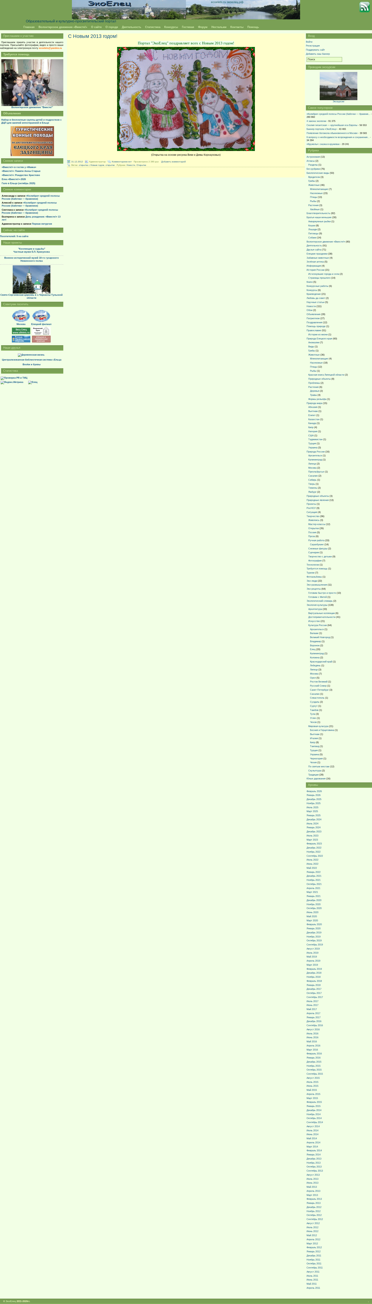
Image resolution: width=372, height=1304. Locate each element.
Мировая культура (318, 726)
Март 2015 (312, 1098)
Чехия (313, 762)
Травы (313, 395)
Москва (312, 467)
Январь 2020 (314, 928)
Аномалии (313, 342)
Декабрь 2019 (314, 932)
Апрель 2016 (313, 1045)
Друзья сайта (314, 249)
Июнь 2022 (312, 864)
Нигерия (312, 431)
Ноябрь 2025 (314, 803)
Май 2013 (312, 1187)
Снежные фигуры (317, 548)
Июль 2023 (312, 835)
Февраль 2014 (314, 1150)
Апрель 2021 (313, 888)
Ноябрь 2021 (314, 880)
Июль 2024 (312, 823)
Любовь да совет (316, 298)
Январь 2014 (314, 1154)
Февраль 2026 (314, 791)
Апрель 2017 (313, 1013)
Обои (309, 310)
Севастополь (317, 697)
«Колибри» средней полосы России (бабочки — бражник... (338, 114)
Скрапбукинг (317, 544)
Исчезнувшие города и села (323, 274)
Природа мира (314, 403)
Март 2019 (312, 965)
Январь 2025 (314, 815)
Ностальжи (218, 27)
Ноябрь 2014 (314, 1114)
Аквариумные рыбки (319, 221)
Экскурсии (338, 101)
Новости (131, 165)
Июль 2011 (312, 1275)
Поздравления (314, 322)
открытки (110, 165)
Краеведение (314, 294)
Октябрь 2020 (314, 908)
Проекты (311, 504)
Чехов (313, 722)
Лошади (312, 229)
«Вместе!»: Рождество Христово (21, 175)
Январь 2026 (314, 795)
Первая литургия (42, 223)
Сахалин (313, 475)
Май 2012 (312, 1235)
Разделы (313, 164)
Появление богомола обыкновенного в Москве (332, 133)
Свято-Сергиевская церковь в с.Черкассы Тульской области (31, 296)
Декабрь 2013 (314, 1158)
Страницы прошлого (319, 278)
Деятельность (131, 27)
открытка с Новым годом (91, 165)
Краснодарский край (321, 661)
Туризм (311, 572)
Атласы (311, 161)
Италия (314, 738)
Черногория (316, 758)
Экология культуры (317, 605)
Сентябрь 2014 (315, 1122)
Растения (313, 205)
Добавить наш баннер (318, 54)
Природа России (316, 451)
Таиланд (314, 746)
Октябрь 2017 (314, 993)
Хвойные (315, 209)
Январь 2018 (314, 985)
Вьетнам (313, 411)
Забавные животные (318, 257)
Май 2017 (312, 1009)
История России (315, 270)
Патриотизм (313, 318)
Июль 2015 (312, 1082)
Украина (312, 447)
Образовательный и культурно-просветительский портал (71, 21)
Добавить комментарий (173, 161)
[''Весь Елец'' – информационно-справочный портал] (21, 333)
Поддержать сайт (315, 49)
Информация (314, 265)
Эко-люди (312, 581)
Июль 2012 (312, 1227)
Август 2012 (313, 1223)
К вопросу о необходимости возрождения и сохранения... (338, 137)
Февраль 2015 (314, 1102)
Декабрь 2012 (314, 1207)
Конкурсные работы (317, 286)
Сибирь (312, 480)
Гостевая (188, 27)
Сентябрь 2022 (315, 856)
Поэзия (312, 532)
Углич (313, 718)
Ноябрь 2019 (314, 936)
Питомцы (313, 233)
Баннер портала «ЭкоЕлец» (322, 129)
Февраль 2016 (314, 1053)
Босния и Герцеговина (322, 730)
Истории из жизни (318, 334)
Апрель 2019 (313, 960)
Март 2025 (312, 811)
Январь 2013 (314, 1203)
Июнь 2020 (312, 912)
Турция (312, 443)
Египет (312, 415)
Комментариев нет (122, 161)
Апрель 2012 (313, 1239)
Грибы (311, 181)
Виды (311, 346)
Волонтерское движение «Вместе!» (63, 27)
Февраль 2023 (314, 843)
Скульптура (314, 770)
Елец (312, 649)
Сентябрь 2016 (315, 1025)
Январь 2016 (314, 1057)
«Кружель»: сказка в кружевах (323, 144)
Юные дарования (316, 778)
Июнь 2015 (312, 1086)
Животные (314, 185)
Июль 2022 (312, 859)
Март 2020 (312, 920)
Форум (203, 27)
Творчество (313, 516)
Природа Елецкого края (319, 338)
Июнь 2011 (312, 1279)
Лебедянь (315, 665)
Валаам (314, 633)
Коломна (314, 657)
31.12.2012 (77, 161)
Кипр (310, 427)
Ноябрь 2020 (314, 904)
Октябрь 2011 (314, 1263)
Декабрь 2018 (314, 972)
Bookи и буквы (31, 364)
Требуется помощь (317, 568)
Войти (309, 41)
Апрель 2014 (313, 1142)
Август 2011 (313, 1271)
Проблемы (314, 383)
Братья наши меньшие (319, 217)
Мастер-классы (316, 524)
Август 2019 (313, 948)
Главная (29, 27)
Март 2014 (312, 1146)
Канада (312, 423)
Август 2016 (313, 1029)
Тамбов (314, 710)
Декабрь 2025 (314, 799)
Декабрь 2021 (314, 876)
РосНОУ (311, 508)
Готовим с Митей (317, 597)
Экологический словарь (320, 601)
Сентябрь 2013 (315, 1170)
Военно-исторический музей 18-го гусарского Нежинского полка (31, 259)
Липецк (312, 463)
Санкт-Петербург (319, 690)
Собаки (312, 237)
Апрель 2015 (313, 1094)
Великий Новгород (320, 637)
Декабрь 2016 (314, 1021)
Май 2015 (312, 1090)
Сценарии (313, 552)
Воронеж (314, 645)
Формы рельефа (317, 399)
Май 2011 (312, 1283)
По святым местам (318, 766)
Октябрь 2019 (314, 940)
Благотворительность (318, 213)
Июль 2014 (312, 1130)
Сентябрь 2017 (315, 997)
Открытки (141, 165)
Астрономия (313, 156)
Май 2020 (312, 916)
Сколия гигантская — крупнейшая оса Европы (332, 125)
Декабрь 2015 (314, 1061)
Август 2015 (313, 1078)
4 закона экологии (316, 121)
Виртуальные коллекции (321, 613)
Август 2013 (313, 1174)
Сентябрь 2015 (315, 1073)
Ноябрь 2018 (314, 977)
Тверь (311, 484)
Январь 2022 (314, 872)
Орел (313, 677)
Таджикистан (315, 439)
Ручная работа (316, 540)
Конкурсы (171, 27)
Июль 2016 (312, 1033)
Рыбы (313, 201)
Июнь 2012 (312, 1231)
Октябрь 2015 (314, 1069)
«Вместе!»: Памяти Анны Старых (21, 171)
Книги (310, 282)
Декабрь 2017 (314, 989)
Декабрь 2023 (314, 831)
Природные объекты (319, 379)
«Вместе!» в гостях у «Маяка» (19, 167)
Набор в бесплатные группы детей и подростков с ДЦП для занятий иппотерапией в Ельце (31, 121)
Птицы (313, 197)
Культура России (317, 625)
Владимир (315, 641)
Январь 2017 (314, 1017)
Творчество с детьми (320, 556)
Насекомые (316, 193)
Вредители (314, 177)
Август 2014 (313, 1126)
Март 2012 (312, 1243)
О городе (111, 27)
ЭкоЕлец (11, 1301)
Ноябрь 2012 (314, 1211)
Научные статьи (315, 302)
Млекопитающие (319, 189)
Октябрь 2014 (314, 1118)
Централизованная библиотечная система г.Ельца (31, 359)
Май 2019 (312, 956)
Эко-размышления (317, 584)
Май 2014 (312, 1138)
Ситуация (312, 512)
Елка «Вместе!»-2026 (14, 179)
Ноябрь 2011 (313, 1259)
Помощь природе (316, 326)
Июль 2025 (312, 807)
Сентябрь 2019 (315, 944)
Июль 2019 (312, 952)
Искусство (314, 621)
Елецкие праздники (317, 253)
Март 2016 (312, 1049)
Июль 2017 (312, 1001)
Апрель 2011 (313, 1288)
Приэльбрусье (316, 471)
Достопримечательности (321, 617)
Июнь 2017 (312, 1005)
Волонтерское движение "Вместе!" (32, 107)
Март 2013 (312, 1195)
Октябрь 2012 (314, 1215)
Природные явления (318, 500)
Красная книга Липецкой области (326, 374)
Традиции (313, 774)
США (311, 435)
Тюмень (312, 487)
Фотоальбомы (314, 576)
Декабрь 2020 (314, 900)
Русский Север (318, 685)
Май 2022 (312, 868)
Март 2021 (312, 892)
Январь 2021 (314, 896)
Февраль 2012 (314, 1247)
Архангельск (315, 455)
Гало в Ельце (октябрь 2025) (18, 183)
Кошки (311, 225)
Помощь (253, 27)
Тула (312, 714)
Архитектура (315, 609)
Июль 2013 (312, 1179)
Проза (311, 536)
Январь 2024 (314, 827)
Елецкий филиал (41, 324)
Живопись (313, 520)
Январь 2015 (314, 1106)
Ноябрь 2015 (314, 1066)
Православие (314, 330)
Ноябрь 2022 (314, 851)
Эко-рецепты (314, 588)
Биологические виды (318, 173)
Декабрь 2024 (314, 819)
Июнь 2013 (312, 1182)
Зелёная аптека (315, 261)
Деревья (314, 391)
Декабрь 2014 (314, 1110)
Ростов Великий (318, 681)
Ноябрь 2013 (314, 1162)
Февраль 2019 (314, 969)
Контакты (236, 27)
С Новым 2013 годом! (92, 36)
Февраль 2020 (314, 924)
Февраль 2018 (314, 981)
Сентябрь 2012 (315, 1219)
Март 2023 (312, 839)
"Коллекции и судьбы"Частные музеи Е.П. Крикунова (31, 250)
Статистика (152, 27)
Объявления (313, 314)
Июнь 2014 (312, 1134)
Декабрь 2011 (314, 1255)
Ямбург (312, 492)
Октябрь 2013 (314, 1166)
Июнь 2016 (312, 1037)
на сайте (14, 236)
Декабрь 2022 (314, 847)
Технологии (313, 564)
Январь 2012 (314, 1251)
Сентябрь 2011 (315, 1267)
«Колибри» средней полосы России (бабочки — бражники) (31, 197)
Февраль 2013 (314, 1199)
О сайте (96, 27)
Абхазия (312, 407)
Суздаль (314, 702)
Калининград (315, 459)
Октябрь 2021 (314, 884)
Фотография (315, 560)
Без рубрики (313, 169)
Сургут (314, 706)
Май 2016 (312, 1041)
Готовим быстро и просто (322, 593)
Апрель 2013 (313, 1191)
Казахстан (313, 419)
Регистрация (313, 45)
